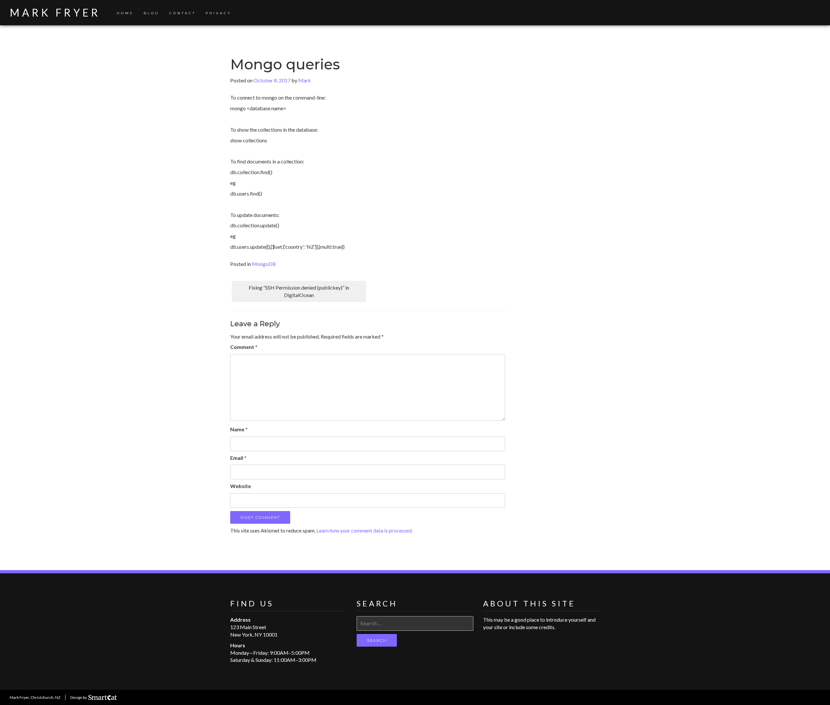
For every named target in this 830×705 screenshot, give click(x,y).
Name (239, 429)
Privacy (218, 13)
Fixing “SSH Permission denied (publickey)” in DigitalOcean (299, 291)
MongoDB (264, 264)
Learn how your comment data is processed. (364, 530)
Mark (304, 80)
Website (240, 486)
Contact (182, 13)
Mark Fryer (55, 12)
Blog (152, 13)
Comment (243, 347)
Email (238, 458)
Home (125, 13)
